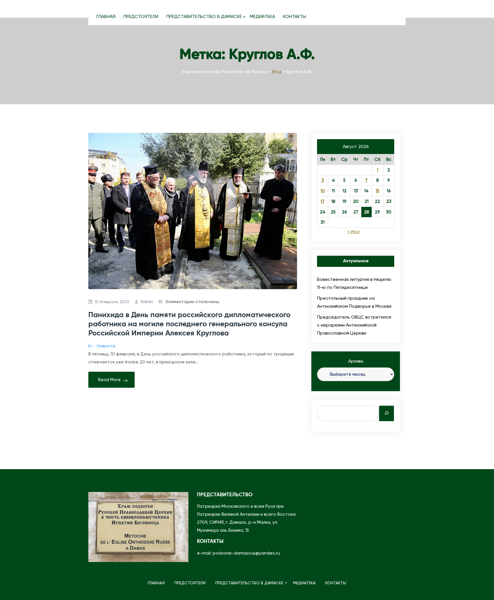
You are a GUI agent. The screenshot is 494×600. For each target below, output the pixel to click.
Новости (106, 346)
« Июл (353, 231)
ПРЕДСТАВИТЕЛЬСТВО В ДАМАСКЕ (204, 16)
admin (147, 301)
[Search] (386, 413)
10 (322, 190)
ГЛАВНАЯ (105, 16)
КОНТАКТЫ (294, 16)
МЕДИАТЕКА (262, 16)
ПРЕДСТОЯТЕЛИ (141, 16)
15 (377, 190)
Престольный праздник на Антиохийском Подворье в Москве (354, 302)
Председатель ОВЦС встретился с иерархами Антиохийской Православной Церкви (354, 325)
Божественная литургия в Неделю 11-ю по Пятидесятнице (354, 283)
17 (322, 201)
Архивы (355, 361)
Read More (109, 379)
